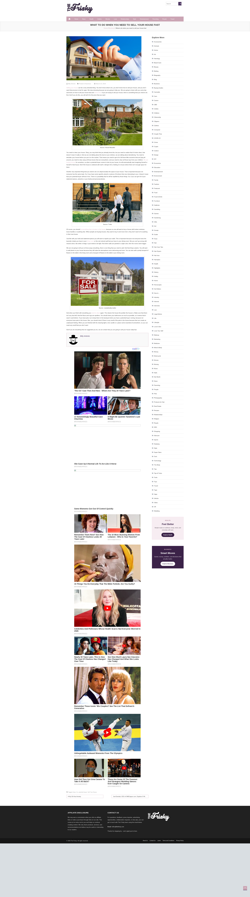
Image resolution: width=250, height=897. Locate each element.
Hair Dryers (157, 251)
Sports (156, 440)
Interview (157, 305)
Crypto (156, 146)
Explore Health (167, 535)
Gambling (157, 209)
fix (77, 792)
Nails (155, 372)
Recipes (156, 410)
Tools (155, 477)
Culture (156, 150)
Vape (155, 494)
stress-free (97, 92)
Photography (158, 398)
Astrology (157, 58)
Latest (159, 840)
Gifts (155, 222)
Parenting (155, 19)
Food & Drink (158, 197)
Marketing (157, 339)
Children (156, 113)
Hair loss (156, 255)
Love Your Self (158, 331)
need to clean (96, 313)
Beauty (156, 67)
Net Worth (157, 377)
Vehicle (156, 498)
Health (91, 19)
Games (156, 213)
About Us (145, 840)
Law (155, 310)
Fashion (156, 184)
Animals (156, 46)
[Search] (179, 3)
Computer (157, 130)
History (156, 272)
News (84, 19)
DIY (155, 159)
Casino (156, 100)
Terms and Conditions (168, 840)
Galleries (157, 205)
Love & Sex (157, 326)
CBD (155, 104)
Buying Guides (158, 88)
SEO (155, 427)
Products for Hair (159, 402)
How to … (157, 293)
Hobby (156, 276)
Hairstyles (157, 259)
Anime (156, 50)
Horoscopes (158, 285)
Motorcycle (157, 356)
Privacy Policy (180, 840)
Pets (155, 393)
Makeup (156, 335)
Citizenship (157, 117)
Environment (158, 176)
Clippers (156, 121)
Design (156, 155)
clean (74, 792)
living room (90, 241)
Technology (157, 460)
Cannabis (157, 92)
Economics (157, 163)
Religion (156, 419)
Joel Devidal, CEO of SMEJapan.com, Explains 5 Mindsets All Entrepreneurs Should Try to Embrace (130, 796)
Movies (108, 19)
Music (156, 368)
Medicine (157, 343)
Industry (156, 297)
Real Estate (157, 406)
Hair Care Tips (158, 247)
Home (76, 19)
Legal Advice (158, 314)
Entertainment (144, 19)
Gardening (157, 218)
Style (134, 19)
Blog (155, 79)
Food (155, 192)
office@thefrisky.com (118, 826)
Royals (164, 19)
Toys (155, 481)
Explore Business (167, 564)
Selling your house (72, 87)
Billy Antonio (71, 83)
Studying (156, 444)
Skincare (156, 435)
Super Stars (157, 452)
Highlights (157, 268)
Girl (155, 226)
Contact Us (152, 840)
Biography (157, 75)
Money (156, 352)
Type (155, 490)
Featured (157, 188)
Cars (155, 96)
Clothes (156, 125)
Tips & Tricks (158, 473)
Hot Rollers (157, 289)
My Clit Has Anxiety (75, 796)
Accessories (158, 42)
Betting (156, 71)
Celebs (99, 19)
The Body (157, 465)
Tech (155, 456)
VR (155, 507)
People (156, 389)
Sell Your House (92, 792)
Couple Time (158, 134)
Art (155, 54)
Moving (156, 364)
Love (115, 19)
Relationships (125, 19)
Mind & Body (158, 347)
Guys (155, 238)
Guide (156, 234)
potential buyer (83, 792)
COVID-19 (157, 138)
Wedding (157, 511)
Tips (155, 469)
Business (88, 83)
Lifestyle (156, 322)
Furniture (157, 201)
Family (156, 180)
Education (157, 167)
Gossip (156, 230)
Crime (156, 142)
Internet (156, 301)
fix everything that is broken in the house (92, 229)
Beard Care (157, 63)
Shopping (157, 431)
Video (156, 502)
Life (155, 318)
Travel (172, 19)
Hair (155, 243)
